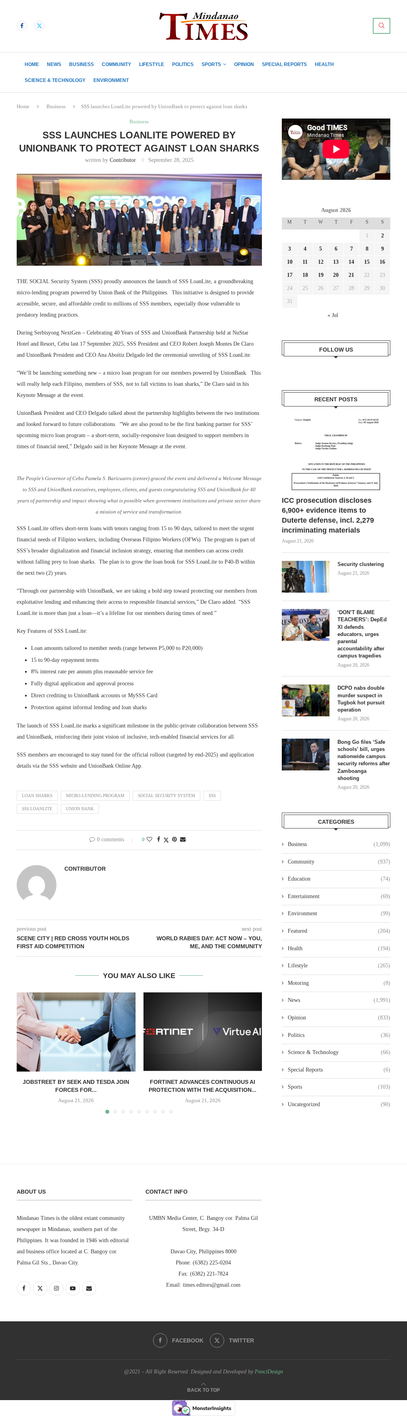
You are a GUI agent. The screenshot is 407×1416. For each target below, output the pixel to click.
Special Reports (284, 64)
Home (32, 64)
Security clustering (360, 564)
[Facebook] (22, 26)
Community (116, 64)
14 (351, 262)
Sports (211, 64)
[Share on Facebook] (158, 839)
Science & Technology (55, 80)
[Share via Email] (183, 839)
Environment (111, 80)
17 (290, 275)
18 (305, 275)
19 (321, 275)
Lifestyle (151, 64)
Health (324, 64)
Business (81, 64)
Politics (183, 64)
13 (336, 262)
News (54, 64)
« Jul (333, 315)
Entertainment (339, 896)
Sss (212, 795)
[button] (27, 1053)
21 (351, 275)
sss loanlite (37, 808)
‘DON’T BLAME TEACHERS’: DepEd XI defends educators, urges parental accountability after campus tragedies (362, 634)
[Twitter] (39, 26)
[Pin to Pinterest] (174, 839)
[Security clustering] (305, 577)
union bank (80, 808)
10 (290, 262)
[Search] (381, 26)
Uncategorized (339, 1104)
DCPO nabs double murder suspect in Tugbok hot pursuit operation (360, 699)
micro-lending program (95, 795)
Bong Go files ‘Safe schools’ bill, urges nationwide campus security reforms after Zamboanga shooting (363, 760)
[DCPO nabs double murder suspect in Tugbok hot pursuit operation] (305, 700)
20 (336, 275)
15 (367, 262)
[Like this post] (149, 839)
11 (305, 262)
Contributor (123, 160)
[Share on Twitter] (166, 840)
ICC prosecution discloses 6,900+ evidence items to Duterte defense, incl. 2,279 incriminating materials (328, 515)
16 (382, 262)
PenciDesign (269, 1372)
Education (339, 879)
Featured (339, 931)
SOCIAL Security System (166, 795)
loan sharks (37, 795)
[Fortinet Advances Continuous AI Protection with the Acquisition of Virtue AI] (202, 1032)
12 (321, 262)
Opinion (244, 64)
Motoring (339, 983)
